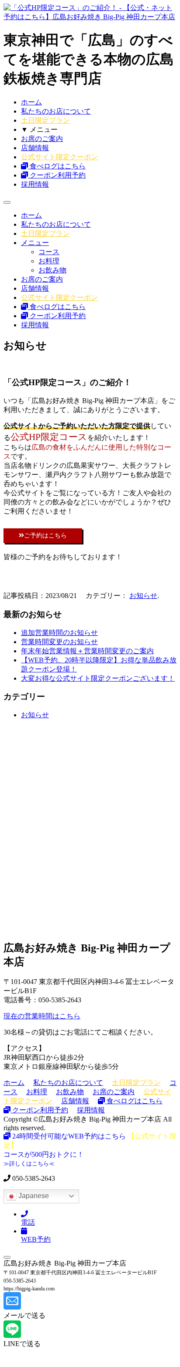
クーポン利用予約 (57, 175)
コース (48, 251)
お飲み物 (52, 270)
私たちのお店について (56, 111)
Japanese (33, 1195)
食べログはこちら (57, 166)
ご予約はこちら (45, 535)
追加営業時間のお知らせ (59, 632)
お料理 (48, 261)
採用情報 (35, 184)
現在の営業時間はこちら (41, 1016)
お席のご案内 (42, 138)
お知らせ (143, 595)
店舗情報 (35, 147)
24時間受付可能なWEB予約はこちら (69, 1136)
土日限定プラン (45, 120)
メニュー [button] (35, 242)
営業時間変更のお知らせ (59, 641)
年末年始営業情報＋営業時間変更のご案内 (87, 651)
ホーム (31, 102)
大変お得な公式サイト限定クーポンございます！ (98, 678)
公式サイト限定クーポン (59, 157)
